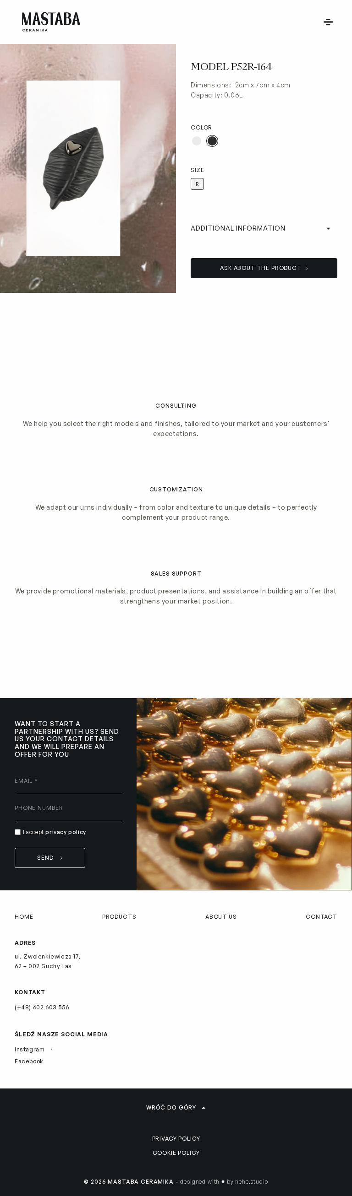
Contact (321, 916)
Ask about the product (261, 267)
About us (221, 916)
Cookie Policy (176, 1152)
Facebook (29, 1061)
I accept (54, 832)
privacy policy (65, 832)
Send (45, 857)
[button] (328, 22)
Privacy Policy (176, 1138)
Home (24, 916)
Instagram (29, 1049)
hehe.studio (251, 1181)
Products (119, 916)
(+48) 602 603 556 (42, 1007)
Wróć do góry (171, 1107)
